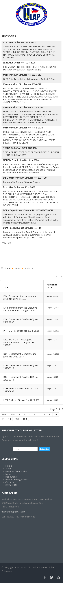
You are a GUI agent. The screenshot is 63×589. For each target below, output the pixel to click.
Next (17, 418)
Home (8, 465)
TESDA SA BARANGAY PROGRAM (20, 148)
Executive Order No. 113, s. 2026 (19, 62)
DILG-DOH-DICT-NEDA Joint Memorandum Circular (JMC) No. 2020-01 (19, 342)
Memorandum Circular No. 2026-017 (22, 84)
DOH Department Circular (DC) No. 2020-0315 (20, 378)
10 (55, 414)
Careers (9, 482)
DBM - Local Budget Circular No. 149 (22, 228)
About (8, 468)
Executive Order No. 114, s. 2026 (19, 42)
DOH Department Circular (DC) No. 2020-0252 (20, 320)
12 (9, 418)
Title (6, 287)
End (25, 418)
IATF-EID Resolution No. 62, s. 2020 (21, 330)
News (8, 473)
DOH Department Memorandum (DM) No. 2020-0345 (19, 355)
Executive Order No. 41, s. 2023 (19, 187)
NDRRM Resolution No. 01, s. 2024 (21, 160)
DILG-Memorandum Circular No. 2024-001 (25, 177)
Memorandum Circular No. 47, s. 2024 (23, 107)
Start (4, 414)
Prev (13, 414)
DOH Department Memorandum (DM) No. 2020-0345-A (19, 297)
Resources (11, 476)
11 (3, 418)
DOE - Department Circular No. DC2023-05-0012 (28, 210)
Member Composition (16, 471)
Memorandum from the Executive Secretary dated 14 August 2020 (20, 309)
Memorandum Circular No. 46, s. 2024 (23, 127)
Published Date (52, 286)
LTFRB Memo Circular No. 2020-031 (21, 400)
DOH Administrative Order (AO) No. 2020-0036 (20, 390)
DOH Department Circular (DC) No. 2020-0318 (20, 367)
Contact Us (11, 484)
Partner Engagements (17, 479)
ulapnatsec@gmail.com (13, 511)
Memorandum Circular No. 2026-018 (22, 74)
